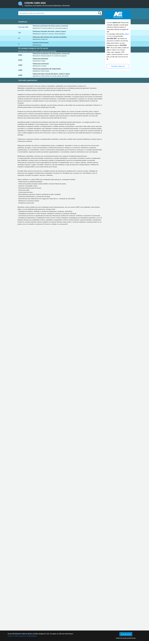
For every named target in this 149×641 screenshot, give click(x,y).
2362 (20, 55)
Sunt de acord (126, 634)
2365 (20, 70)
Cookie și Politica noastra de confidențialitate (22, 636)
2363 (20, 60)
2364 (20, 65)
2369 (20, 75)
